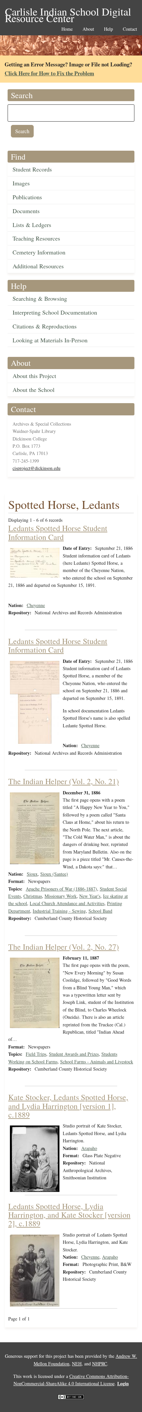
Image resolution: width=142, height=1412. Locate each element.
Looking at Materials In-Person (50, 340)
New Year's (89, 896)
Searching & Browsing (40, 298)
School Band (100, 911)
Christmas (32, 896)
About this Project (34, 376)
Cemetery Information (39, 252)
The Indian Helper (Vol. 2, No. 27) (63, 946)
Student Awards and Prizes (74, 1054)
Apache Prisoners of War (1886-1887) (61, 889)
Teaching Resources (36, 238)
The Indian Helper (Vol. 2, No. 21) (63, 781)
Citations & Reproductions (45, 326)
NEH (77, 1363)
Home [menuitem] (67, 29)
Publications (27, 197)
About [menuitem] (88, 29)
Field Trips (36, 1054)
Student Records (32, 169)
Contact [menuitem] (130, 29)
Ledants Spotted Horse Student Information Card (57, 532)
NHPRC (99, 1363)
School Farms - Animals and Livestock (96, 1061)
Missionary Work (61, 896)
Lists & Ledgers (32, 225)
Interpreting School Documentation (55, 312)
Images (21, 183)
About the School (33, 390)
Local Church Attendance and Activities (67, 903)
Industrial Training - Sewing (59, 911)
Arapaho (89, 1148)
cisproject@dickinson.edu (36, 468)
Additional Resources (38, 266)
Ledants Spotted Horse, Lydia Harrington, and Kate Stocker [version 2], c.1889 (69, 1215)
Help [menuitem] (108, 29)
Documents (26, 211)
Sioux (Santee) (54, 874)
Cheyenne (36, 605)
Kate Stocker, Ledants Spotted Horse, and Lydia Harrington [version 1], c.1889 (68, 1106)
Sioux (32, 874)
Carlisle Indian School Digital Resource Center (68, 12)
